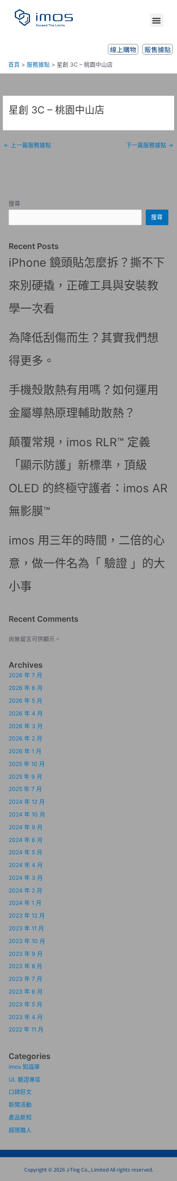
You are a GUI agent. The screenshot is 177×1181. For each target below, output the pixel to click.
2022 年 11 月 (26, 1029)
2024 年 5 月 (25, 852)
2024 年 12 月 (27, 801)
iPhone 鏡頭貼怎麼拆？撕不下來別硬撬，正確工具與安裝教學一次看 (87, 286)
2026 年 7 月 (25, 675)
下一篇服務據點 (149, 145)
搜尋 (14, 203)
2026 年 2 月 (25, 738)
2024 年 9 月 (26, 827)
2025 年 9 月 (25, 776)
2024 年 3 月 (26, 877)
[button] (156, 20)
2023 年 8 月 (25, 966)
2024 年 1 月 (25, 903)
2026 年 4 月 (26, 713)
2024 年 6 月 (26, 840)
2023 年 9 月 (26, 953)
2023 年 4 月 (26, 1017)
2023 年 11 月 (26, 928)
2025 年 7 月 (25, 789)
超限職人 (20, 1130)
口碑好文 (20, 1092)
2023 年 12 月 (27, 915)
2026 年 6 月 (26, 688)
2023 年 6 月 (26, 991)
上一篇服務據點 (27, 145)
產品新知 (20, 1117)
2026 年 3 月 (26, 726)
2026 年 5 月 (25, 700)
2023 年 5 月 (25, 1004)
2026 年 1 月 (25, 751)
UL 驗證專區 (25, 1079)
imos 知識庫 (24, 1066)
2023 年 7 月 (25, 979)
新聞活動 (20, 1104)
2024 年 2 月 (25, 890)
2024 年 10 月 (27, 814)
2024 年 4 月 (26, 865)
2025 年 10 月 (27, 764)
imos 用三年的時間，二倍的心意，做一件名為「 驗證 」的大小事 (87, 563)
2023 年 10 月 (27, 941)
